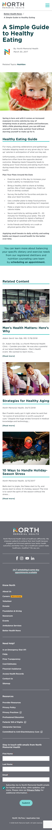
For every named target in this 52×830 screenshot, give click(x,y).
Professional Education (13, 717)
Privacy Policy (9, 707)
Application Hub (33, 818)
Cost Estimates (9, 664)
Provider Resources (12, 703)
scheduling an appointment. (28, 262)
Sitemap (6, 683)
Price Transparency (11, 659)
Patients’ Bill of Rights (18, 722)
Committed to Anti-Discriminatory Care (26, 732)
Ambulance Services (12, 626)
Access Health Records (13, 674)
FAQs (5, 654)
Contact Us (8, 679)
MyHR (15, 818)
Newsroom (8, 616)
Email (5, 775)
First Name (8, 754)
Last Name (7, 764)
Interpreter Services (12, 727)
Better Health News (13, 14)
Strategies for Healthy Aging (26, 401)
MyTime (22, 818)
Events (6, 621)
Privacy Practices (16, 712)
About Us (7, 591)
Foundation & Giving (12, 611)
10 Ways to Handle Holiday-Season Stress (25, 472)
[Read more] (13, 356)
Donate (6, 606)
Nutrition (21, 64)
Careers (6, 596)
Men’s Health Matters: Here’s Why (26, 329)
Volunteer (7, 601)
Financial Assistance (12, 669)
